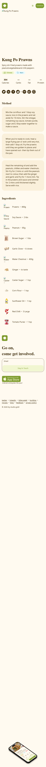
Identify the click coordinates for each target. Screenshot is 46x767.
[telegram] (29, 92)
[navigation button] (33, 6)
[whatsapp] (34, 92)
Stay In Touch (23, 368)
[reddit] (18, 92)
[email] (24, 92)
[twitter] (4, 92)
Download (40, 6)
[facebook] (13, 92)
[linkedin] (8, 92)
